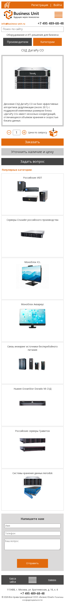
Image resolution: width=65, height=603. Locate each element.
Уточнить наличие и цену (32, 151)
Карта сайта (13, 580)
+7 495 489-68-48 (51, 23)
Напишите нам (32, 519)
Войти (58, 5)
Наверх (52, 579)
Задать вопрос (32, 161)
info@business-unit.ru (13, 23)
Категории (47, 42)
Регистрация (39, 5)
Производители (17, 42)
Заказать (32, 142)
